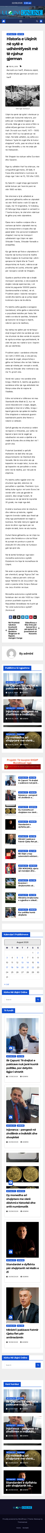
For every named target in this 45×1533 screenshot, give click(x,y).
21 (28, 967)
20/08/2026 (14, 1142)
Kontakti (26, 1528)
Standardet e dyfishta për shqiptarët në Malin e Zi (28, 828)
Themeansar (22, 1522)
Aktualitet (11, 34)
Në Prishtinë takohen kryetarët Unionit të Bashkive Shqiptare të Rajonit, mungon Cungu (15, 630)
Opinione (20, 708)
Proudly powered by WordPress (15, 1519)
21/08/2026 (13, 1076)
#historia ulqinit (31, 70)
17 (7, 967)
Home (18, 1528)
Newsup (37, 1519)
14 (28, 962)
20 (22, 967)
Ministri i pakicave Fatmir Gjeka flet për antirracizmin (28, 841)
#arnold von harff (15, 70)
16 (38, 962)
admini (28, 653)
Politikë (20, 682)
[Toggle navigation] (20, 21)
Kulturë (33, 851)
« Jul (6, 984)
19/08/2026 (13, 1342)
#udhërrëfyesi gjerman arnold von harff (22, 75)
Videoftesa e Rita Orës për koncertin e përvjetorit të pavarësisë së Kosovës (30, 628)
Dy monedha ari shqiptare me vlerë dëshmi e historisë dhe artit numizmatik (28, 813)
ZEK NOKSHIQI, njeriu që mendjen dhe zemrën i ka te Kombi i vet (28, 872)
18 (12, 967)
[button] (37, 21)
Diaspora (20, 734)
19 (17, 967)
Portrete (33, 865)
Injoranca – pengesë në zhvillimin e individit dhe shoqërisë (22, 714)
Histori (20, 34)
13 (22, 962)
